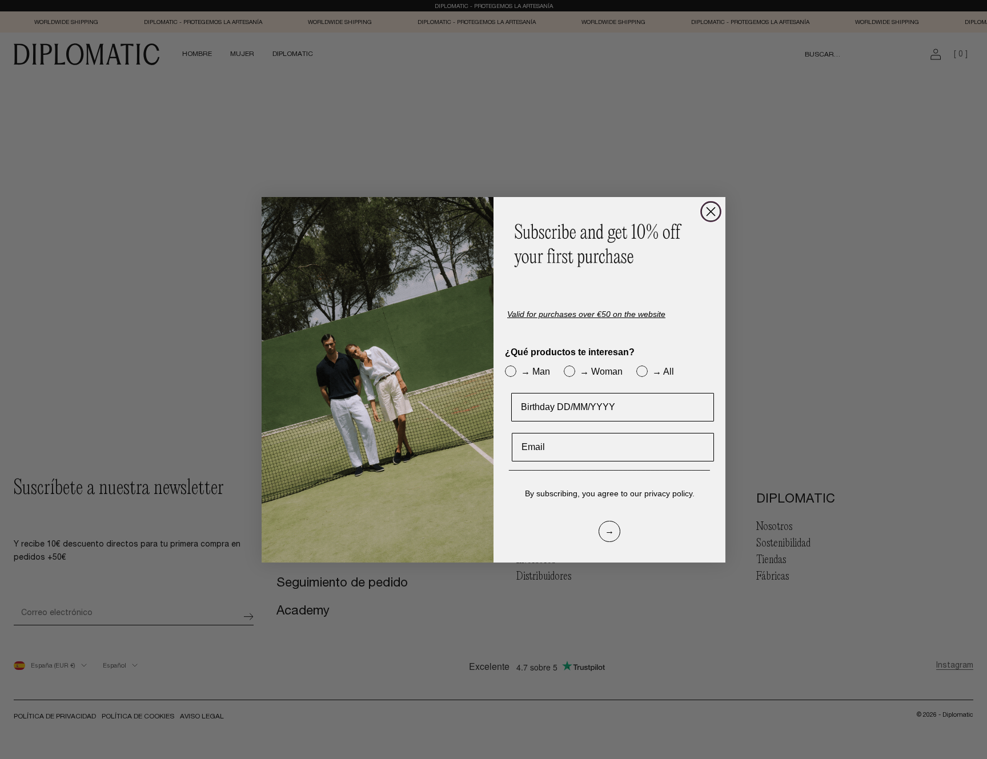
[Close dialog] (711, 212)
